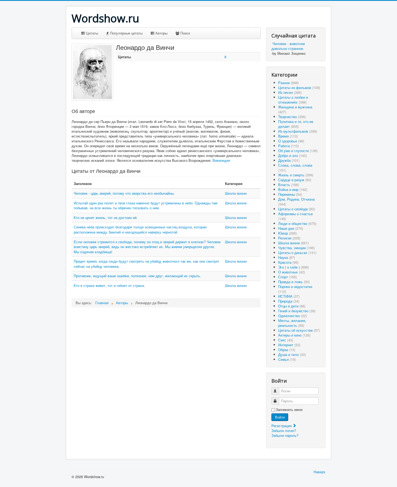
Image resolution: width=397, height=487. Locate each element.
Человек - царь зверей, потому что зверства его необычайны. (124, 193)
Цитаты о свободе (296, 208)
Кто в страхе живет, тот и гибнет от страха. (109, 285)
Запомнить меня (289, 409)
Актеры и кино (294, 335)
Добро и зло (292, 155)
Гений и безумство (296, 310)
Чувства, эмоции (296, 247)
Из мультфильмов (297, 131)
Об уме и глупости (298, 150)
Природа (288, 301)
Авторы (160, 33)
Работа (288, 145)
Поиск (184, 33)
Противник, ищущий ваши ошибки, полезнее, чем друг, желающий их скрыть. (137, 275)
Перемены (290, 194)
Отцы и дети (291, 305)
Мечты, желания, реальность (292, 323)
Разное (288, 82)
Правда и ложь (294, 281)
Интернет (289, 344)
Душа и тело (292, 354)
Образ (286, 349)
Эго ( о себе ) (293, 267)
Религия (289, 238)
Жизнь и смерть (295, 174)
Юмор (287, 233)
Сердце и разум (294, 179)
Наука (286, 257)
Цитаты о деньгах (297, 252)
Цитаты (91, 33)
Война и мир (292, 189)
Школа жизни (236, 193)
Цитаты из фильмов (299, 87)
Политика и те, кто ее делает (295, 124)
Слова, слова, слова (295, 168)
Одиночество (292, 315)
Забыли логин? (283, 430)
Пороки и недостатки (295, 289)
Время (288, 136)
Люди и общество (297, 223)
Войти (280, 417)
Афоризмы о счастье (295, 216)
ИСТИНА (289, 296)
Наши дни (290, 228)
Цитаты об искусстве (299, 330)
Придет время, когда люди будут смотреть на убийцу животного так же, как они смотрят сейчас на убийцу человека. (146, 264)
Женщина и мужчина (295, 109)
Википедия (221, 160)
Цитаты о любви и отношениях (293, 100)
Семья (287, 359)
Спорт (287, 276)
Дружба (289, 160)
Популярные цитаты (126, 33)
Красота (288, 262)
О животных (291, 272)
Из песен (290, 92)
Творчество (292, 116)
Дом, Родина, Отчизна (296, 202)
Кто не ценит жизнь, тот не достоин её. (106, 217)
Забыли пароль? (284, 435)
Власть (288, 184)
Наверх (319, 471)
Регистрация (282, 425)
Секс (285, 339)
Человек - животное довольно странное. (288, 46)
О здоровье (291, 140)
